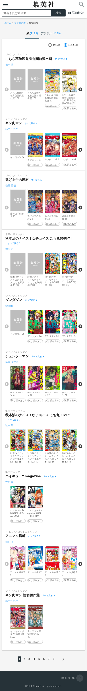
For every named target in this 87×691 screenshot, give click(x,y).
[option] (18, 84)
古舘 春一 (10, 482)
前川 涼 (9, 542)
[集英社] (43, 4)
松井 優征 (10, 185)
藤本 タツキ (11, 362)
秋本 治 (9, 64)
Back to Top (72, 678)
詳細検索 (78, 12)
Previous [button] (6, 89)
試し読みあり (52, 106)
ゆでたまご (11, 129)
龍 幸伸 (9, 305)
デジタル (51, 33)
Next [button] (80, 89)
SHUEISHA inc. (34, 686)
